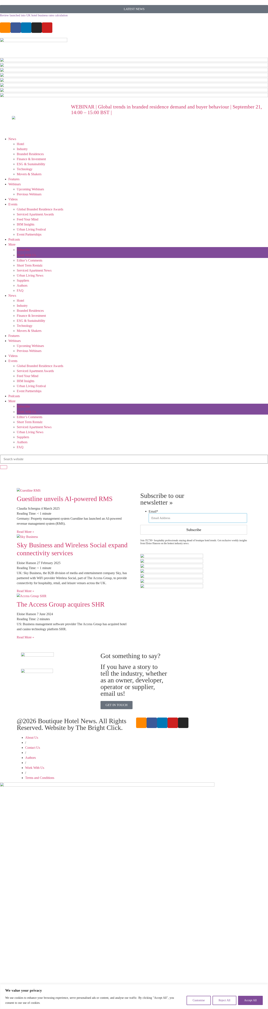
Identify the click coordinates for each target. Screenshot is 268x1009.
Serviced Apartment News (34, 270)
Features (13, 179)
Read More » (25, 531)
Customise (199, 1000)
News (12, 139)
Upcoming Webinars (30, 189)
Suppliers (23, 280)
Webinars (14, 184)
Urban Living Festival (31, 229)
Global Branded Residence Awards (40, 209)
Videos (13, 199)
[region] (134, 996)
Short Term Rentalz (30, 265)
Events (12, 204)
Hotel (20, 144)
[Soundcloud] (5, 27)
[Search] (3, 467)
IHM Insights (25, 224)
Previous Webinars (29, 194)
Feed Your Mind (27, 219)
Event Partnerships (29, 234)
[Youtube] (47, 27)
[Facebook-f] (15, 27)
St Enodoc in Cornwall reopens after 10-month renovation (34, 15)
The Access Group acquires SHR (60, 604)
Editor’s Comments (29, 260)
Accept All (250, 1000)
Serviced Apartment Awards (35, 214)
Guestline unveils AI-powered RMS (65, 499)
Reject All (224, 1000)
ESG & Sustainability (31, 164)
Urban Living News (30, 275)
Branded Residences (30, 154)
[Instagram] (36, 27)
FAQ (20, 290)
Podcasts (14, 239)
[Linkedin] (26, 27)
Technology (24, 169)
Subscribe (23, 249)
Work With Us (26, 255)
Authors (22, 285)
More (11, 244)
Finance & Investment (31, 159)
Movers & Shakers (29, 174)
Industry (22, 149)
